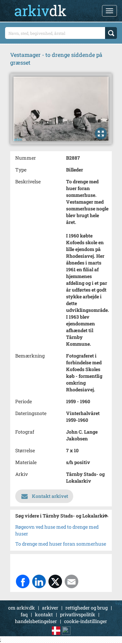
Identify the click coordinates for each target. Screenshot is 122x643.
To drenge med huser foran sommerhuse (60, 544)
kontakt (44, 614)
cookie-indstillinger (85, 621)
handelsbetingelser (36, 621)
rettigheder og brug (86, 607)
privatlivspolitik (77, 614)
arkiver (50, 607)
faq (24, 614)
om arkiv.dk (21, 607)
